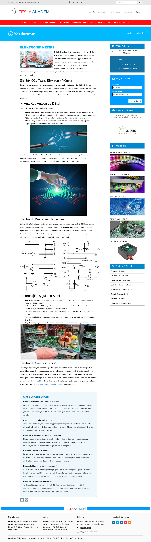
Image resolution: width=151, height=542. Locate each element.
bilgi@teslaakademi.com (33, 2)
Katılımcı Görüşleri (125, 110)
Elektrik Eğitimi (13, 521)
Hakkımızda (101, 12)
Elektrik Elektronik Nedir (119, 294)
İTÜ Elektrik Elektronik (59, 527)
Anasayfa (91, 12)
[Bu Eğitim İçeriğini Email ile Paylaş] (22, 500)
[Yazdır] (26, 500)
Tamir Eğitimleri (104, 22)
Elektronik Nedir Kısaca (119, 276)
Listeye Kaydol (135, 101)
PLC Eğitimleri (88, 22)
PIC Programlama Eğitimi (29, 521)
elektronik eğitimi (36, 381)
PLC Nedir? (69, 521)
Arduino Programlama (50, 524)
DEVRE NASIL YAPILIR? (119, 219)
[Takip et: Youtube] (125, 522)
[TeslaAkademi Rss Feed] (81, 2)
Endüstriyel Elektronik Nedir (121, 285)
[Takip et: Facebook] (69, 2)
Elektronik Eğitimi (117, 308)
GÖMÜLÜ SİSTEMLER (118, 197)
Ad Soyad (116, 84)
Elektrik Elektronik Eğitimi (17, 524)
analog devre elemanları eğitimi (51, 384)
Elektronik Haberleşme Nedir (121, 289)
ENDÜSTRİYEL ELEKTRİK (120, 175)
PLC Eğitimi (18, 527)
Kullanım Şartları (71, 538)
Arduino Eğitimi (29, 527)
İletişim (137, 12)
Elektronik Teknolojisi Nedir (121, 280)
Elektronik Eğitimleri (48, 22)
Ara (140, 2)
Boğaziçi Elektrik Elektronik (52, 530)
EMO (65, 530)
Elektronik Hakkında (118, 271)
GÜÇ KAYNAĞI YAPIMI (118, 241)
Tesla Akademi (22, 538)
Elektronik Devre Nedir (119, 299)
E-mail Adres (117, 91)
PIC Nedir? (59, 521)
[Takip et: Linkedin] (77, 2)
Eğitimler (49, 538)
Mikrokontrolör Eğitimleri (70, 22)
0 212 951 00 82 (15, 2)
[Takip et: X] (73, 2)
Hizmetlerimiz (115, 12)
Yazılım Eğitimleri (121, 22)
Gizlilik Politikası (58, 538)
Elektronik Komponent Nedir (121, 303)
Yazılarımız (128, 12)
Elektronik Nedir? (49, 521)
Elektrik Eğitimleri (29, 22)
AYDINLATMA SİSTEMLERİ (120, 152)
